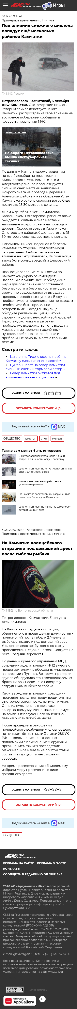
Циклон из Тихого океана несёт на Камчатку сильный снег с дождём (36, 359)
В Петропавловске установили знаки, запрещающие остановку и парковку (42, 457)
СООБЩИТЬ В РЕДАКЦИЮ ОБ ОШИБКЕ (32, 874)
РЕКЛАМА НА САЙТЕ (18, 863)
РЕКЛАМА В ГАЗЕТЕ (51, 863)
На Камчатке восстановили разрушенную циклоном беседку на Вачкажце (44, 495)
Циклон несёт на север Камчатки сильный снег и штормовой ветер (35, 367)
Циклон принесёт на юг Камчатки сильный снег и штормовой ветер (45, 470)
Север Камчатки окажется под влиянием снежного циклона (33, 375)
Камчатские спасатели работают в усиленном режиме (40, 483)
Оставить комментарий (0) (39, 408)
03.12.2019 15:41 (12, 16)
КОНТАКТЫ (11, 868)
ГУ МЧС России (13, 93)
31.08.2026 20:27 (13, 530)
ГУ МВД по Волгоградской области (27, 610)
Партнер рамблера (37, 990)
